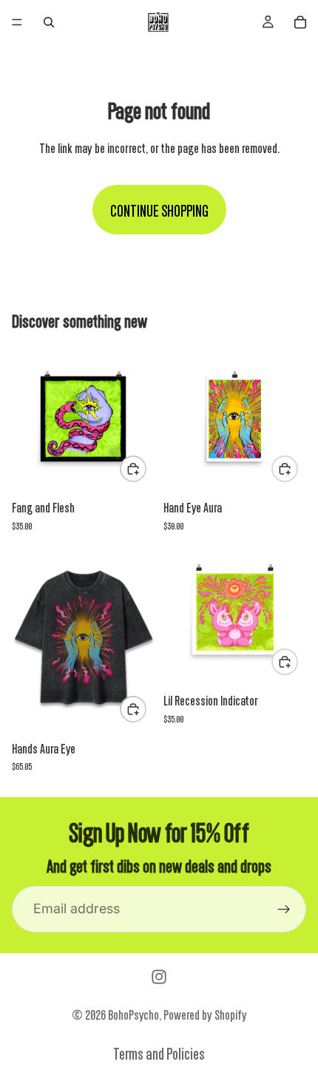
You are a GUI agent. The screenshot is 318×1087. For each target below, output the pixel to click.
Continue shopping (159, 210)
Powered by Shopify (205, 1014)
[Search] (49, 22)
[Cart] (300, 22)
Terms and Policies (159, 1053)
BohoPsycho (133, 1014)
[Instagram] (159, 977)
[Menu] (17, 22)
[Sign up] (284, 909)
